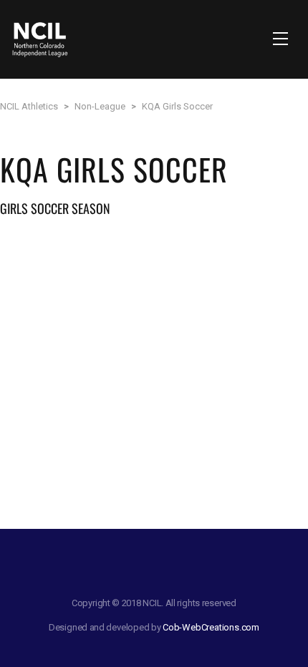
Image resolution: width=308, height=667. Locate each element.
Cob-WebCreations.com (211, 627)
